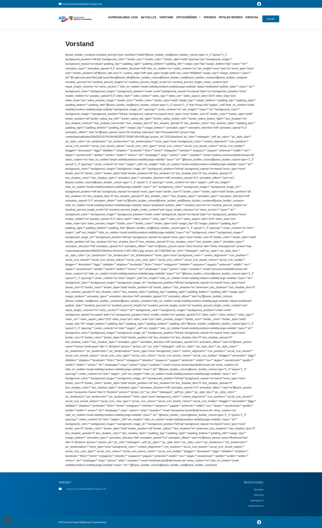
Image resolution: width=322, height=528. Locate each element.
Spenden (210, 17)
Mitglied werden (231, 17)
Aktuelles (148, 17)
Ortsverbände (186, 17)
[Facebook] (259, 522)
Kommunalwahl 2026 (123, 17)
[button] (7, 520)
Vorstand (166, 17)
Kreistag (252, 17)
